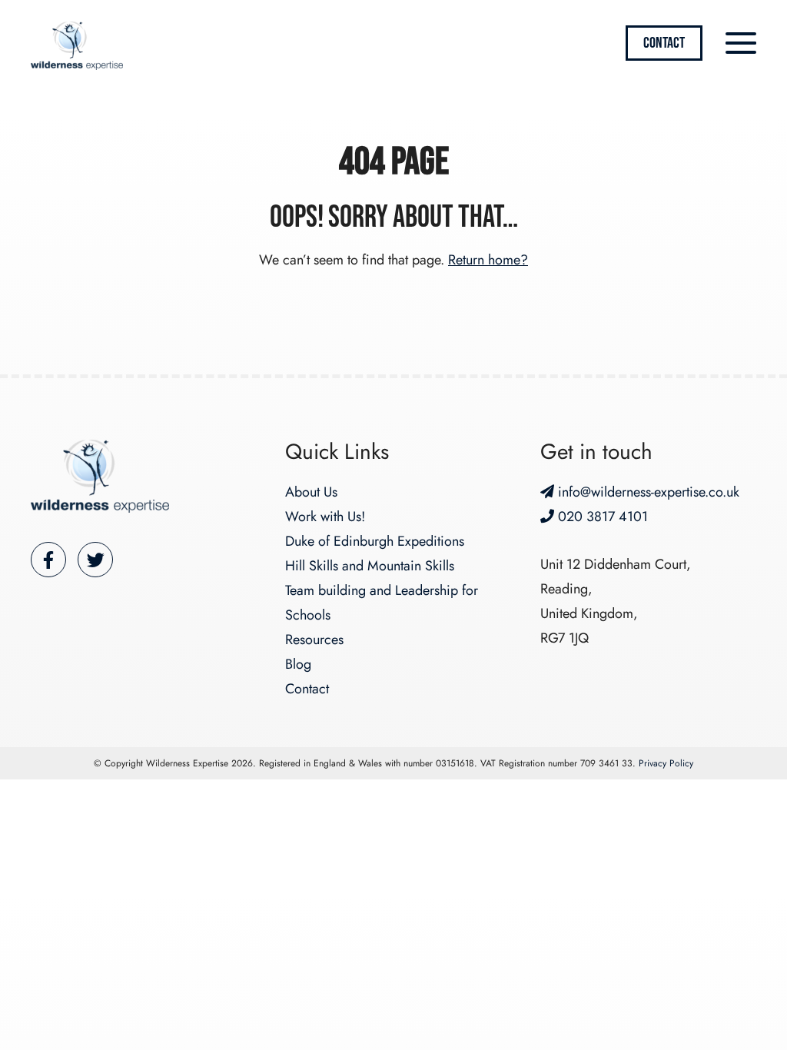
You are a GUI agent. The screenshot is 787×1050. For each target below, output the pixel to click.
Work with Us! (325, 517)
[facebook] (48, 559)
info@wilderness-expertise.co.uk (646, 492)
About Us (311, 492)
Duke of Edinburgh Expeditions (374, 541)
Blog (298, 664)
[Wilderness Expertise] (100, 476)
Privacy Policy (666, 763)
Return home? (488, 260)
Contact (664, 43)
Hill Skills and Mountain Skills (369, 566)
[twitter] (95, 559)
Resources (314, 640)
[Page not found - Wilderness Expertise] (77, 46)
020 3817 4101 (601, 517)
